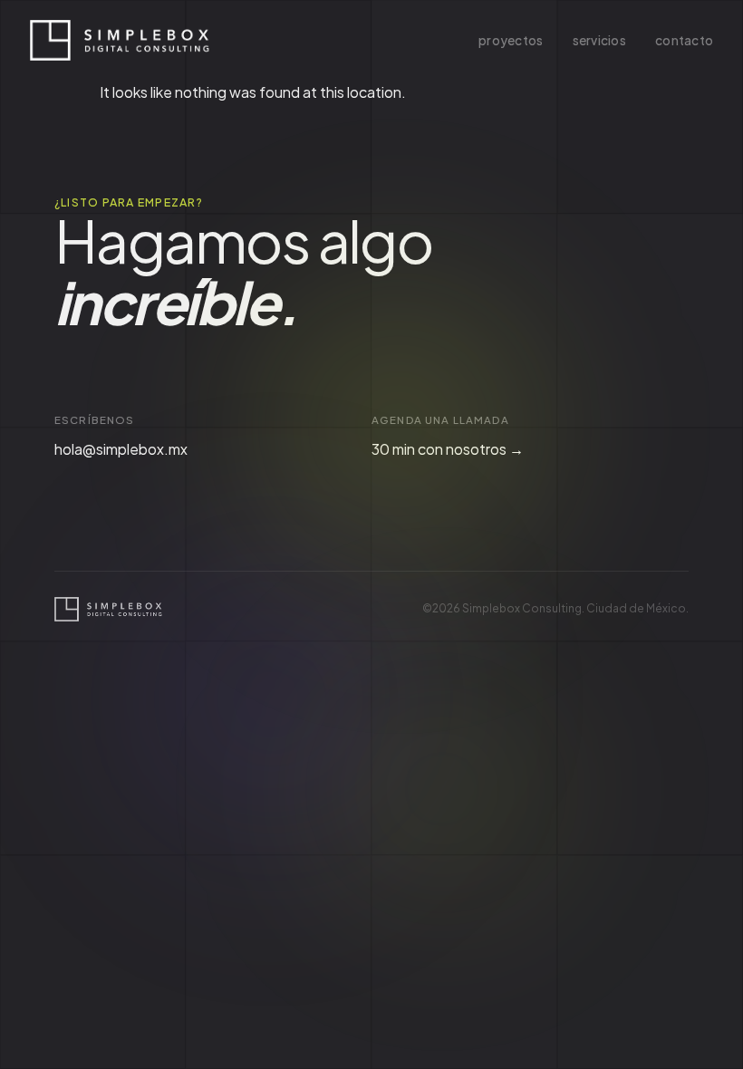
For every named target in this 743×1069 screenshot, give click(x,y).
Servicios (599, 40)
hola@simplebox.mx (121, 448)
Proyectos (510, 40)
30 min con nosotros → (448, 448)
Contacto (684, 40)
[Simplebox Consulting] (120, 40)
